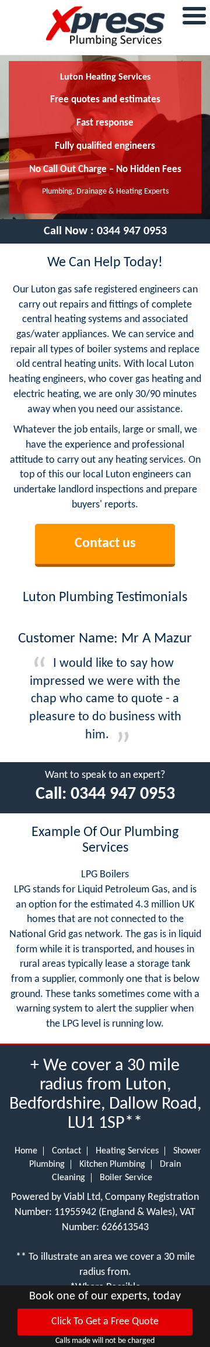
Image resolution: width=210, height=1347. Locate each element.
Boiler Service (126, 1177)
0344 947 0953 (132, 231)
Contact (66, 1151)
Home (26, 1151)
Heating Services (127, 1151)
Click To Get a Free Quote (105, 1321)
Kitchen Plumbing (112, 1164)
